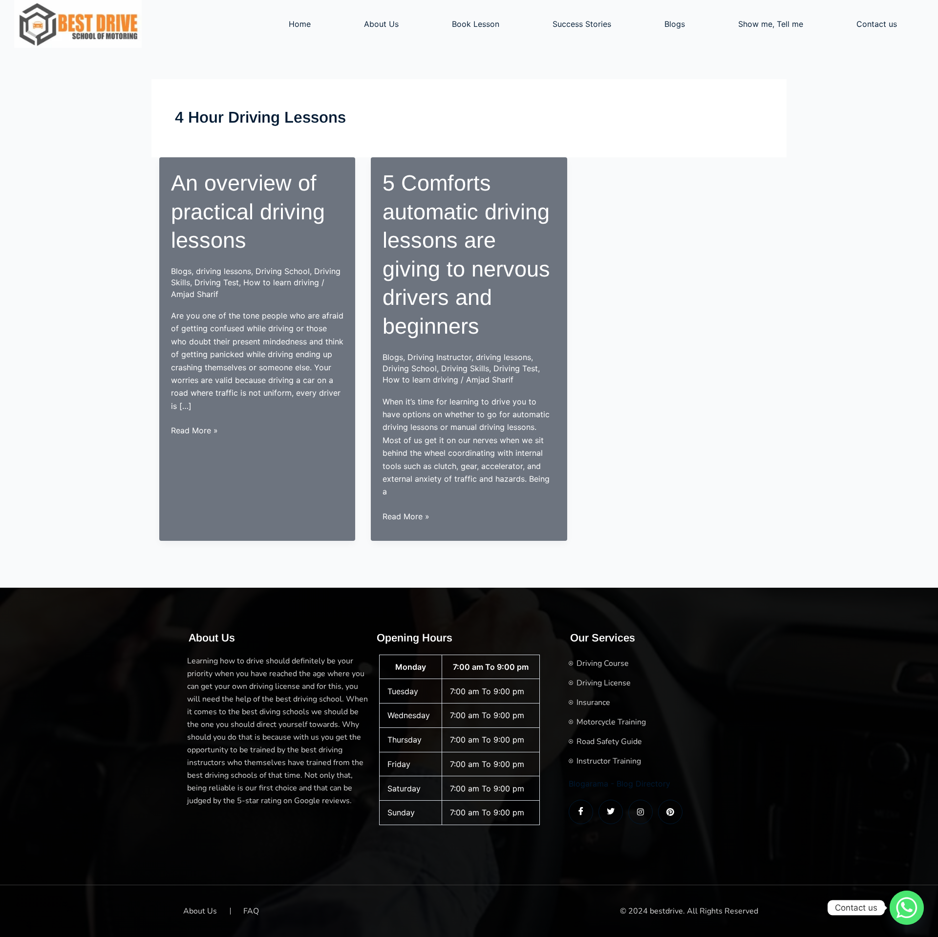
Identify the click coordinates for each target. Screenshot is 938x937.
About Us (381, 24)
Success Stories (582, 24)
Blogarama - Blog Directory (619, 783)
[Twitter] (610, 812)
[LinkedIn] (640, 812)
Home (300, 24)
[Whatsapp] (907, 908)
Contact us (876, 24)
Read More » (194, 431)
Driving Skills (465, 368)
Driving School (283, 271)
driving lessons (223, 271)
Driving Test (216, 282)
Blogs (674, 24)
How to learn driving (281, 282)
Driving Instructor (439, 357)
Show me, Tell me (770, 24)
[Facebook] (581, 812)
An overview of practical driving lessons (248, 211)
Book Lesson (475, 24)
